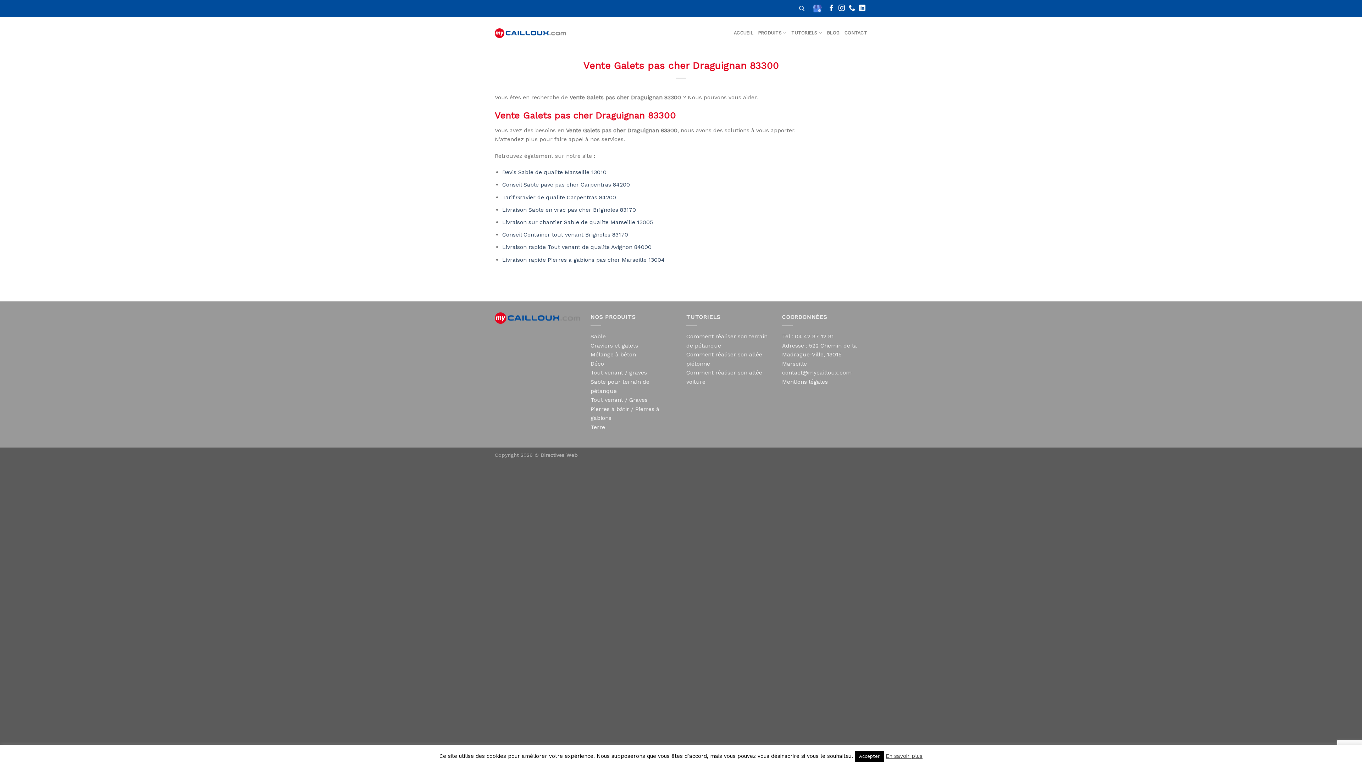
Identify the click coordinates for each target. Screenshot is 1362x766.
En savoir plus (904, 756)
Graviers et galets (614, 345)
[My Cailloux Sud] (530, 33)
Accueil (743, 32)
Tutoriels (804, 32)
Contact (856, 32)
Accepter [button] (869, 756)
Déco (597, 363)
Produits (770, 32)
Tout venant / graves (619, 372)
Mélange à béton (613, 354)
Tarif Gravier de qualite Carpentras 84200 (559, 197)
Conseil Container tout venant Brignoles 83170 (565, 234)
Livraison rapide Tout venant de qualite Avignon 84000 (577, 247)
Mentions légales (805, 381)
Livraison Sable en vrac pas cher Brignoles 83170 (569, 209)
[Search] (801, 8)
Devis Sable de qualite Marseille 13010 (554, 172)
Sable (598, 336)
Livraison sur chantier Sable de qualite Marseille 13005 (577, 222)
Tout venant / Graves (619, 399)
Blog (833, 32)
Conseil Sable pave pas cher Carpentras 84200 (566, 184)
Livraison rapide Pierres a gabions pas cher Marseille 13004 (583, 259)
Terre (598, 427)
